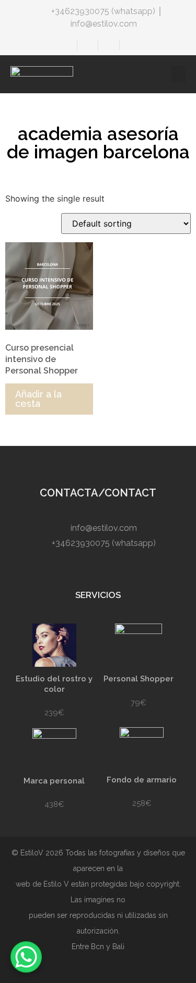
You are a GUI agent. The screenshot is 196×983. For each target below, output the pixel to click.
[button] (178, 74)
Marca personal (54, 781)
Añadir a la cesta (38, 399)
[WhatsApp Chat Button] (26, 957)
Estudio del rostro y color (54, 684)
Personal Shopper (138, 678)
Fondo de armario (142, 780)
